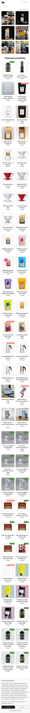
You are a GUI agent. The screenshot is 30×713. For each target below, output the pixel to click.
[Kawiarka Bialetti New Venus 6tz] (7, 369)
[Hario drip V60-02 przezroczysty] (7, 219)
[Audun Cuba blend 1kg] (7, 111)
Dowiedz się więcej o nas (7, 703)
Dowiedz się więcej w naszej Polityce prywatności (13, 701)
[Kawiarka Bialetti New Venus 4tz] (22, 348)
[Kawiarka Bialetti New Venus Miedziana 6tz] (22, 369)
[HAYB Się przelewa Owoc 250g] (22, 283)
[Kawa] (7, 15)
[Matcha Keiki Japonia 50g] (7, 391)
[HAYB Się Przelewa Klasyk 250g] (22, 262)
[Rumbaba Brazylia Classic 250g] (22, 570)
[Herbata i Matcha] (7, 45)
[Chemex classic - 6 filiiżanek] (7, 154)
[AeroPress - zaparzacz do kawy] (22, 66)
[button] (3, 2)
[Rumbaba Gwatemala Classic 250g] (7, 613)
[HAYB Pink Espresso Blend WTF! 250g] (7, 262)
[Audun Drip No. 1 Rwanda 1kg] (7, 133)
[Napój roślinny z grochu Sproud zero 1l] (22, 414)
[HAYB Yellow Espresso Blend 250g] (22, 305)
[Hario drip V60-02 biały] (7, 197)
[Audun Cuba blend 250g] (22, 111)
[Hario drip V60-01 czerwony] (7, 176)
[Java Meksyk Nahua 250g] (22, 326)
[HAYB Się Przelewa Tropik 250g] (7, 305)
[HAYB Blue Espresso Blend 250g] (7, 240)
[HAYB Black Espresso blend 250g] (22, 219)
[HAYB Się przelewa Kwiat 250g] (22, 240)
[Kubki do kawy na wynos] (22, 30)
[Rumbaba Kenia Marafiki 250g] (7, 591)
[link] (15, 710)
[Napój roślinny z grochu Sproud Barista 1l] (7, 414)
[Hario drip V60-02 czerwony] (22, 197)
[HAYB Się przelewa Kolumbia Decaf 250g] (7, 283)
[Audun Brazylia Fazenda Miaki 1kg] (7, 88)
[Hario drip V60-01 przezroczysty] (22, 176)
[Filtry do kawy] (7, 30)
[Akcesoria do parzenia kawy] (22, 15)
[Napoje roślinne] (22, 45)
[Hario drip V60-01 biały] (22, 154)
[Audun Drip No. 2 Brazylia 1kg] (22, 133)
